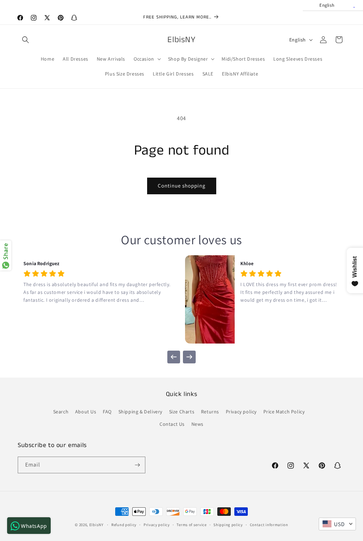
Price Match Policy (284, 411)
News (197, 424)
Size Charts (182, 411)
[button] (25, 40)
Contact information (269, 524)
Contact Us (172, 424)
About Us (85, 411)
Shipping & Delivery (140, 411)
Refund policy (123, 524)
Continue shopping (182, 185)
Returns (210, 411)
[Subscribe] (137, 465)
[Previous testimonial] (173, 357)
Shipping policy (228, 524)
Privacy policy (241, 411)
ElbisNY (96, 524)
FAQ (107, 411)
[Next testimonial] (189, 357)
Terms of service (191, 524)
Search (61, 411)
